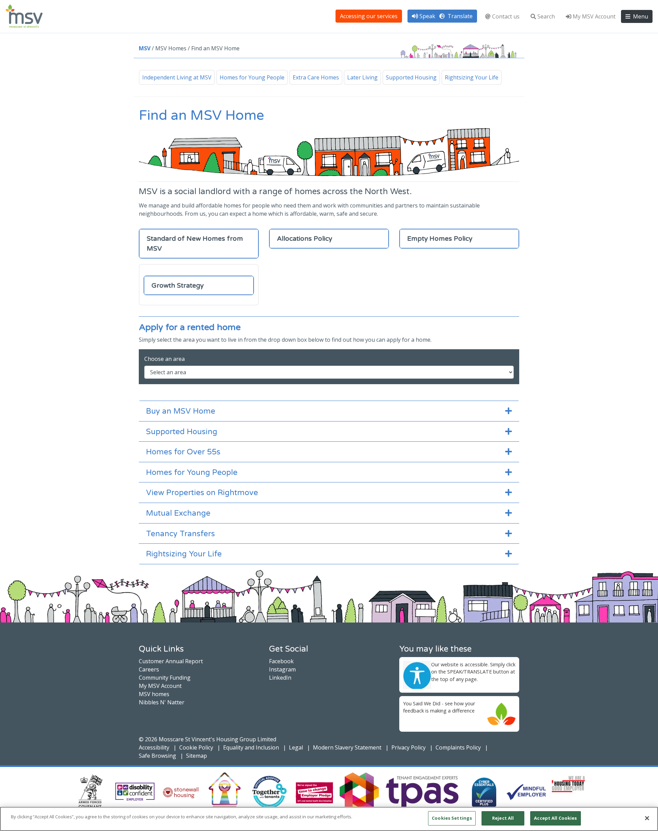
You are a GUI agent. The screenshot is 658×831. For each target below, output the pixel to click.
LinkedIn (280, 677)
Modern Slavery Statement (347, 747)
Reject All (503, 818)
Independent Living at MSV (176, 77)
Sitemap (196, 755)
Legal (296, 747)
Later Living (362, 77)
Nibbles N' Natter (161, 702)
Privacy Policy (408, 747)
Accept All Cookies (555, 818)
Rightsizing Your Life (471, 77)
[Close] (647, 818)
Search (546, 16)
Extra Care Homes (316, 77)
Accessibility (154, 747)
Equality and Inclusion (251, 747)
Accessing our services (369, 16)
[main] (329, 819)
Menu (640, 16)
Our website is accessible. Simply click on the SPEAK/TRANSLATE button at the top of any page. (473, 671)
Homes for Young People (252, 77)
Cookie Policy (196, 747)
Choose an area (164, 359)
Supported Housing (411, 77)
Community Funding (165, 677)
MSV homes (154, 694)
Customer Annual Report (171, 661)
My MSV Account (594, 16)
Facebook (281, 661)
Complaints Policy (458, 747)
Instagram (282, 669)
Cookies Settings (452, 818)
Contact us (506, 16)
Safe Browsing (157, 755)
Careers (149, 669)
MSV (144, 48)
